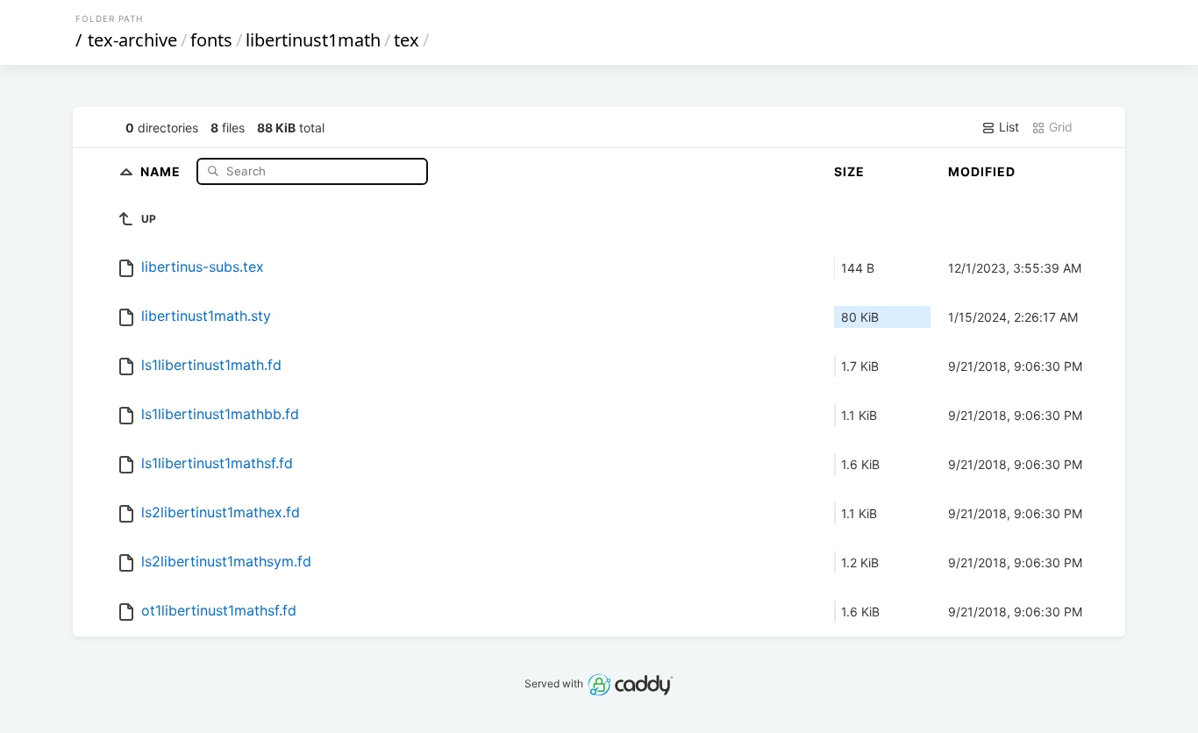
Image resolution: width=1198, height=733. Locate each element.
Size (849, 171)
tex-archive (132, 40)
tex (406, 40)
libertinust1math (313, 40)
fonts (211, 40)
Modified (982, 171)
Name (162, 170)
